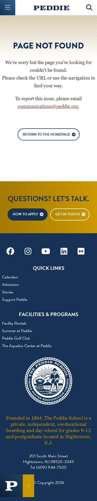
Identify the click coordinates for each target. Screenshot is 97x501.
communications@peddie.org (48, 106)
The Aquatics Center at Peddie (26, 346)
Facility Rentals (14, 323)
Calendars (10, 277)
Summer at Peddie (17, 331)
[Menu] (7, 7)
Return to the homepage (46, 134)
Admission (10, 284)
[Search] (89, 7)
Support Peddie (14, 299)
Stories (7, 292)
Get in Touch (67, 214)
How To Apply (25, 214)
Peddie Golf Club (16, 338)
